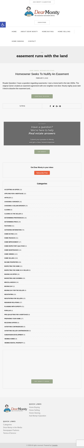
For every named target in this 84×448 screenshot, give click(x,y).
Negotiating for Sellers (13, 298)
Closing (7, 210)
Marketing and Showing (13, 278)
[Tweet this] (53, 106)
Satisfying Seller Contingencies (16, 331)
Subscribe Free (42, 173)
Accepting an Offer (11, 189)
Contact (32, 41)
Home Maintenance (11, 250)
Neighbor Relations (47, 70)
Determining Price (11, 222)
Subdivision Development (13, 335)
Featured (7, 226)
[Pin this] (60, 106)
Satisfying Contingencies (13, 326)
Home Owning (18, 41)
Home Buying (48, 31)
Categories (7, 425)
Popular (7, 310)
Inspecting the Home (12, 266)
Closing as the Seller (12, 214)
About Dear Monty (29, 31)
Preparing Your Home (12, 318)
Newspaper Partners (11, 430)
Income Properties (11, 262)
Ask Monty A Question (42, 2)
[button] (3, 24)
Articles (7, 197)
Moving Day (8, 286)
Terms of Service (9, 433)
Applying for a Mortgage (13, 193)
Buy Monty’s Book (42, 381)
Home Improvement (11, 242)
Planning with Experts (12, 306)
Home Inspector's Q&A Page (14, 246)
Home (14, 31)
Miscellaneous (10, 282)
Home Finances (9, 238)
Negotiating (8, 294)
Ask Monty (42, 151)
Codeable (55, 445)
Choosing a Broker (11, 201)
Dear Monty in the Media (12, 427)
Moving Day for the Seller (14, 290)
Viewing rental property (13, 343)
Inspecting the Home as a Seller (16, 270)
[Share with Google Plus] (57, 106)
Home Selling (64, 31)
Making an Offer (10, 274)
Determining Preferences (14, 218)
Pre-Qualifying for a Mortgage (16, 314)
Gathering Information (13, 230)
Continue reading (42, 96)
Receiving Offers (10, 322)
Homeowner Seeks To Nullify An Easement (42, 74)
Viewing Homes (9, 339)
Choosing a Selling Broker (14, 206)
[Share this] (50, 106)
